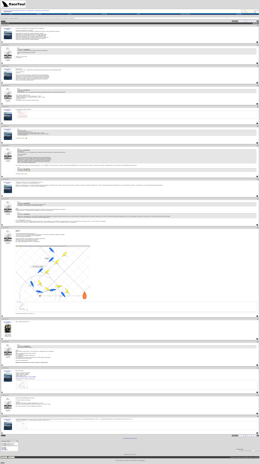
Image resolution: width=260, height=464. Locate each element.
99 (10, 336)
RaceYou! (23, 10)
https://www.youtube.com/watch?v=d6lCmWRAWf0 (26, 376)
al (7, 48)
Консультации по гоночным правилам (42, 10)
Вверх (258, 457)
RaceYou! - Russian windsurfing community (245, 457)
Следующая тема (134, 438)
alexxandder (7, 322)
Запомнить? (257, 10)
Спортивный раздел (30, 10)
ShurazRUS (7, 28)
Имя (242, 10)
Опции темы (255, 23)
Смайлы (3, 448)
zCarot (143, 460)
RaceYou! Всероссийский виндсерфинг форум (12, 10)
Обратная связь (233, 457)
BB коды (3, 447)
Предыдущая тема (126, 438)
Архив (254, 457)
